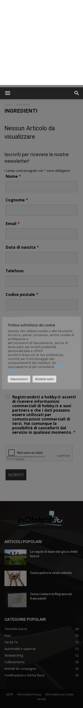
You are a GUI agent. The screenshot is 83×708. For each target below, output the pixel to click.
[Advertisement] (41, 43)
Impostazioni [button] (19, 379)
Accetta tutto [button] (44, 379)
